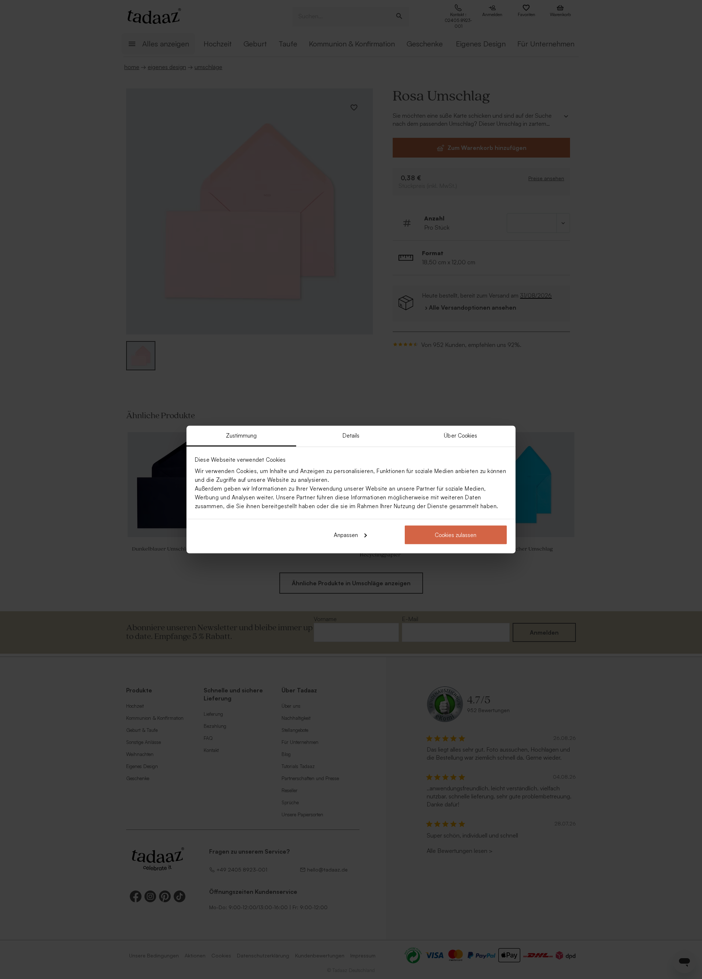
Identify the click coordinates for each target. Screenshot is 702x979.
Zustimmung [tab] (241, 435)
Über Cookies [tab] (460, 435)
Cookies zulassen (455, 534)
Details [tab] (351, 435)
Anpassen (346, 534)
